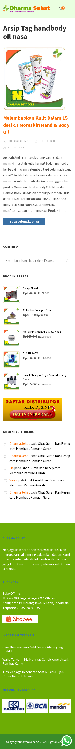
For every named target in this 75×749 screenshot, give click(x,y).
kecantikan (16, 147)
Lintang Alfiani (18, 141)
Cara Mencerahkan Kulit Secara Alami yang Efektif (32, 649)
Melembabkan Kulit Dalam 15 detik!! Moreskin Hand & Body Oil (36, 125)
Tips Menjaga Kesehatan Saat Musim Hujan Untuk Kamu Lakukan (33, 674)
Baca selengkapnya (24, 221)
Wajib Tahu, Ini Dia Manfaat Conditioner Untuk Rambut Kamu (35, 661)
